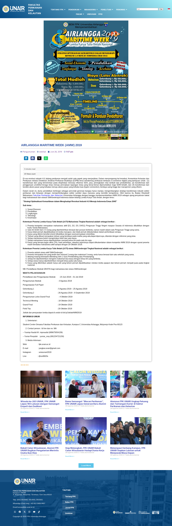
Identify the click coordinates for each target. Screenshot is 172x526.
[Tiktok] (39, 512)
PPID (100, 14)
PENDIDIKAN (73, 10)
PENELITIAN (106, 10)
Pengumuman (29, 152)
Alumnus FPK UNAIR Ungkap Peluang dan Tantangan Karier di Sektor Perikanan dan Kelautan (129, 403)
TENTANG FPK (57, 10)
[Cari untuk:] (148, 9)
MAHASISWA (90, 10)
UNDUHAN (91, 14)
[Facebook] (20, 512)
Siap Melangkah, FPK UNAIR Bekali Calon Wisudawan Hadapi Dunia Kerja (84, 449)
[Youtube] (34, 512)
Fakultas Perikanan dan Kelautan (48, 195)
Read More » (24, 412)
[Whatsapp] (15, 512)
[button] (26, 158)
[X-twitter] (24, 512)
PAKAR (79, 14)
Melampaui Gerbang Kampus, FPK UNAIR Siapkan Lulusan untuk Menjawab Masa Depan (127, 450)
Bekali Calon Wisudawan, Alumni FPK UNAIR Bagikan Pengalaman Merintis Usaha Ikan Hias (39, 450)
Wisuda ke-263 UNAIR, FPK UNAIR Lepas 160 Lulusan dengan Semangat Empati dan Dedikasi (39, 403)
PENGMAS (120, 10)
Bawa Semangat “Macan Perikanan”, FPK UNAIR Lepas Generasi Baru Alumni (85, 402)
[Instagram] (29, 512)
